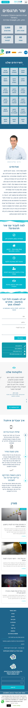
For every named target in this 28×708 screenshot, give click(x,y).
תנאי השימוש (14, 703)
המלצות (13, 631)
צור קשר (13, 628)
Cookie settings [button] (16, 705)
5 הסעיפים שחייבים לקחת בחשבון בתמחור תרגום (13, 642)
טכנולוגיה (13, 622)
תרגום (13, 616)
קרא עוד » (24, 536)
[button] (26, 2)
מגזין (13, 625)
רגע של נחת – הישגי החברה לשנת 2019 (14, 648)
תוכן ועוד (13, 619)
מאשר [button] (9, 705)
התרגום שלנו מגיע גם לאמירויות (16, 637)
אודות (12, 613)
